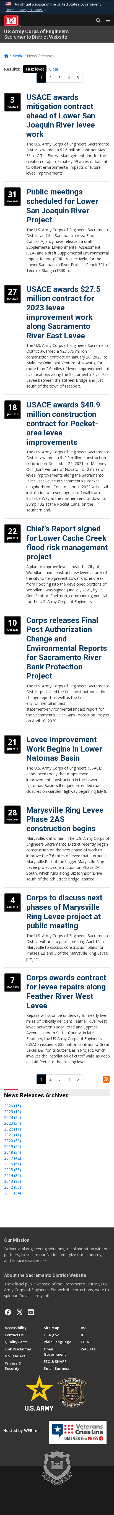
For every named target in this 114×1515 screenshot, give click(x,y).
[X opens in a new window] (19, 1312)
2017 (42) (12, 1158)
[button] (27, 10)
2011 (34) (12, 1193)
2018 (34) (12, 1152)
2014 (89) (12, 1175)
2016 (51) (12, 1163)
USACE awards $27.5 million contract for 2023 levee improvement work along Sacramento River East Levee (63, 312)
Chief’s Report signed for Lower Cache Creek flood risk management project (67, 542)
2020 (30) (12, 1140)
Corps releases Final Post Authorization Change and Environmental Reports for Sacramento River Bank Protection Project (66, 648)
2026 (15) (12, 1105)
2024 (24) (12, 1117)
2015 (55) (12, 1169)
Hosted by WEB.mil (21, 1430)
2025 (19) (12, 1111)
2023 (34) (12, 1123)
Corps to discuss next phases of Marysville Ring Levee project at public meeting (64, 911)
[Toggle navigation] (106, 21)
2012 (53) (12, 1187)
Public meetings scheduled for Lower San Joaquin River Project (62, 205)
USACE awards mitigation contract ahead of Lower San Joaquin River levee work (60, 116)
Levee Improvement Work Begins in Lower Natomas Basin (64, 749)
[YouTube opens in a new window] (31, 1312)
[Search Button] (96, 21)
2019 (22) (12, 1146)
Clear (53, 69)
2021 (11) (12, 1134)
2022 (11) (12, 1129)
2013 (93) (12, 1181)
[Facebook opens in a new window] (8, 1312)
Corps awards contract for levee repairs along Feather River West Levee (66, 991)
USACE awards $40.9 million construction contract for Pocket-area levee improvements (63, 423)
